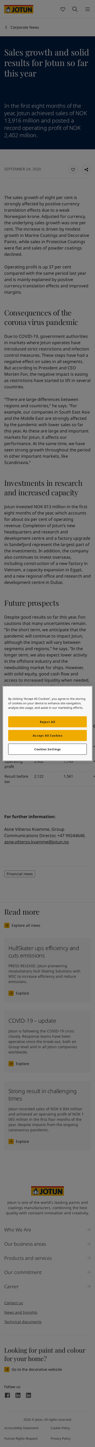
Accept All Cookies (47, 735)
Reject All (47, 722)
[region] (47, 723)
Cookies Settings (47, 749)
